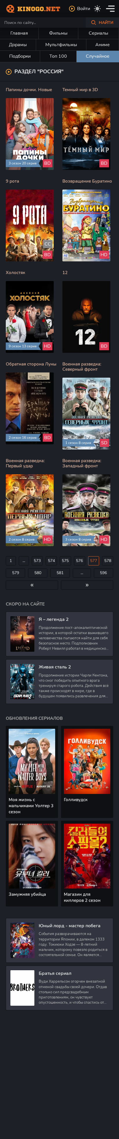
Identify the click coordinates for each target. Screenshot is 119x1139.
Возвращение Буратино (87, 181)
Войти (83, 8)
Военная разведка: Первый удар (25, 463)
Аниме (102, 45)
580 (37, 573)
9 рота (12, 181)
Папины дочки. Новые (29, 89)
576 (79, 560)
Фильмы (58, 33)
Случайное (97, 56)
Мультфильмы (61, 45)
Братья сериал (55, 973)
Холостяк (15, 272)
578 (107, 560)
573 (37, 560)
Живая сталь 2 (55, 667)
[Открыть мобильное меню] (110, 8)
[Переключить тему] (97, 8)
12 (65, 272)
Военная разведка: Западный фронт (81, 463)
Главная (19, 33)
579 (15, 573)
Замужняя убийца (27, 894)
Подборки (20, 56)
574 (51, 560)
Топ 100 (58, 56)
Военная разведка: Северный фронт (81, 366)
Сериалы (98, 33)
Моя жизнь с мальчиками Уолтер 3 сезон (31, 806)
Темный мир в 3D (80, 89)
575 (65, 560)
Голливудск (76, 800)
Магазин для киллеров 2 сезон (82, 897)
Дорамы (18, 45)
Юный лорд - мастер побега (70, 926)
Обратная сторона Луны (31, 364)
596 (103, 573)
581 (60, 573)
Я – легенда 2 (54, 619)
